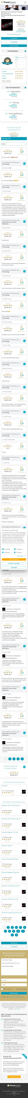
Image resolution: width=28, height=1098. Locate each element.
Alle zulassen (14, 559)
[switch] (15, 549)
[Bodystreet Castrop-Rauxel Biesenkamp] (7, 25)
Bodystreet (4, 786)
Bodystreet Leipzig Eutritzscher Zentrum (12, 912)
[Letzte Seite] (16, 934)
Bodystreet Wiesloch (7, 845)
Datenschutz (22, 1091)
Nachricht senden (14, 993)
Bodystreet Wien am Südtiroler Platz (11, 805)
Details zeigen (20, 556)
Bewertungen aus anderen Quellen (21, 30)
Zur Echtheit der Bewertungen (14, 34)
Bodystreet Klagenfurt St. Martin (10, 832)
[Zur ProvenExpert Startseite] (8, 3)
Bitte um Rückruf (8, 989)
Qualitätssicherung (15, 1091)
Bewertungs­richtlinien (7, 1091)
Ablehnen (14, 567)
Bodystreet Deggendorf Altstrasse (10, 872)
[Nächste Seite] (22, 758)
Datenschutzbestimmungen (15, 997)
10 (18, 931)
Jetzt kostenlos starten (14, 1076)
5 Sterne (16, 57)
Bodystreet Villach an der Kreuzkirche (11, 819)
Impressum (14, 1092)
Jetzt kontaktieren (14, 45)
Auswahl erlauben (14, 563)
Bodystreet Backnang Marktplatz (10, 859)
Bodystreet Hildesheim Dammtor (10, 899)
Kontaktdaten (13, 51)
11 (23, 931)
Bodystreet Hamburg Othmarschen (10, 886)
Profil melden (17, 1009)
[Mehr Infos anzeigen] (7, 61)
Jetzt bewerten (14, 38)
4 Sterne (16, 59)
